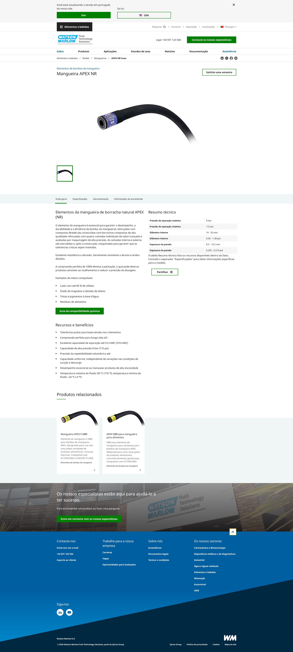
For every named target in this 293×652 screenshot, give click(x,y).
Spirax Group (176, 644)
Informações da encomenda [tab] (128, 198)
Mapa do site (230, 644)
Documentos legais (158, 553)
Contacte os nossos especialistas (211, 39)
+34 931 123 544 (65, 553)
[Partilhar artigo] (222, 58)
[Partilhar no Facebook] (231, 58)
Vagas (106, 558)
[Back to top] (233, 531)
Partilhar (162, 272)
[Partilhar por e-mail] (235, 58)
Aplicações (110, 51)
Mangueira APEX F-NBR (74, 434)
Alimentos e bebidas (76, 27)
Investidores (154, 547)
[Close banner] (233, 4)
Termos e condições (158, 560)
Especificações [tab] (80, 198)
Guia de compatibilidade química (80, 311)
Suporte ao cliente (66, 560)
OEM (196, 590)
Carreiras (176, 26)
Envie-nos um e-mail (67, 547)
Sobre (60, 51)
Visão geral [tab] (61, 198)
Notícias (170, 51)
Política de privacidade (197, 644)
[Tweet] (226, 58)
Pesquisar (157, 26)
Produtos (83, 51)
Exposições (191, 26)
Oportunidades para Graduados (119, 564)
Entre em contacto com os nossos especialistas (89, 519)
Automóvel (200, 584)
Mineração (199, 578)
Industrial (199, 560)
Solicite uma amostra (219, 72)
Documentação (198, 51)
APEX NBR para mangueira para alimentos (122, 435)
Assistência (229, 51)
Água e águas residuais (206, 566)
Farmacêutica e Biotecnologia (209, 547)
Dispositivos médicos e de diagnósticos (214, 553)
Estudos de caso (140, 51)
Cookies (216, 644)
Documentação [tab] (100, 198)
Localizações (208, 26)
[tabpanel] (146, 294)
